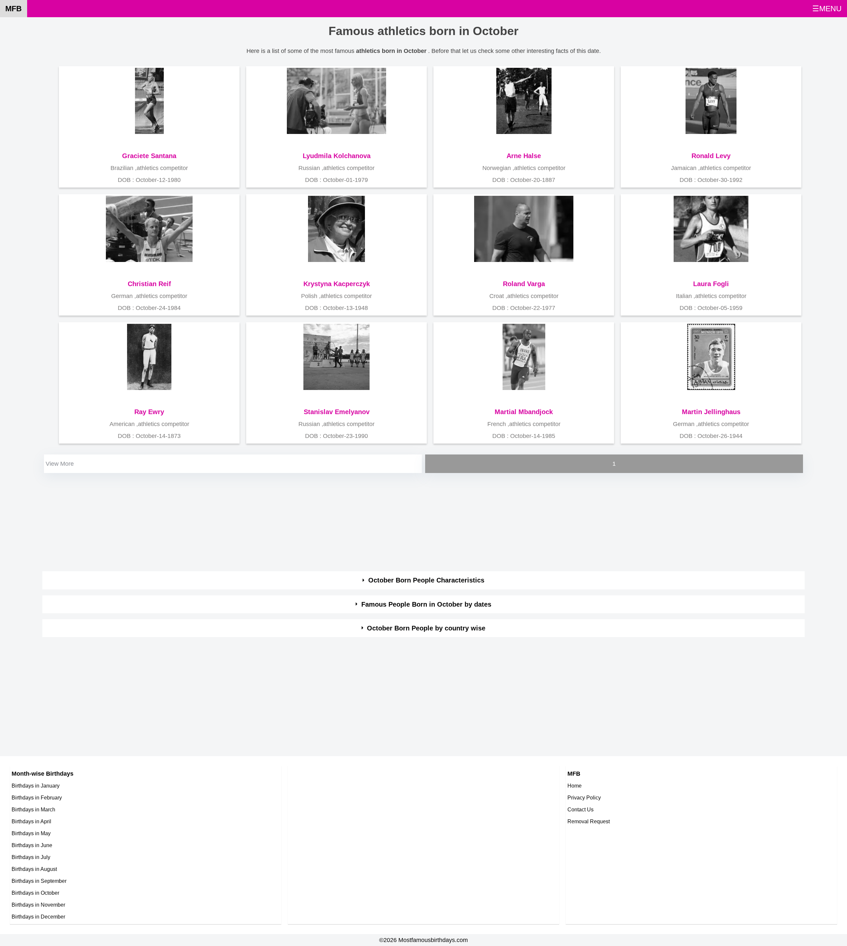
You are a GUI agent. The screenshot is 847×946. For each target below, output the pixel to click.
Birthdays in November (38, 905)
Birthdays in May (31, 833)
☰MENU (827, 8)
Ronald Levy (711, 155)
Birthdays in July (31, 857)
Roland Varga (524, 283)
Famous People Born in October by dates (426, 604)
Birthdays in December (38, 917)
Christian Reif (149, 283)
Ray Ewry (149, 411)
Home (574, 786)
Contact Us (580, 809)
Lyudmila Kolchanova (337, 155)
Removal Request (588, 821)
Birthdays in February (37, 797)
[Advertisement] (240, 521)
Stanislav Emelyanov (337, 411)
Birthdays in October (35, 893)
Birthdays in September (39, 881)
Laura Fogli (711, 283)
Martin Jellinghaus (711, 411)
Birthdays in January (36, 786)
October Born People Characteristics (426, 580)
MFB (13, 8)
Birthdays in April (31, 821)
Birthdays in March (33, 809)
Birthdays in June (32, 845)
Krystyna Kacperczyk (336, 283)
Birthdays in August (34, 869)
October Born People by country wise (426, 628)
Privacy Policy (584, 797)
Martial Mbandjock (524, 411)
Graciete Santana (149, 155)
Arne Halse (524, 155)
